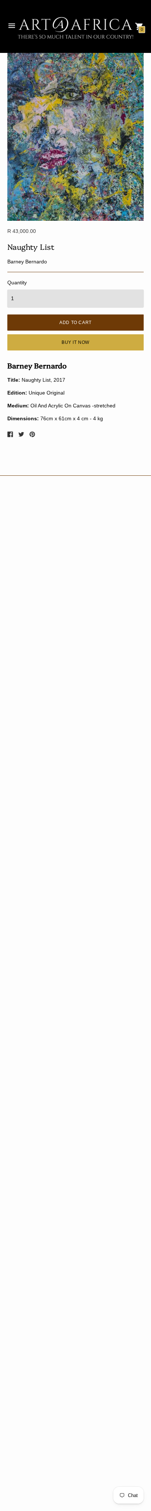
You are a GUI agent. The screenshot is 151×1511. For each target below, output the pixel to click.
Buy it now (75, 342)
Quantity (17, 282)
